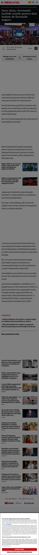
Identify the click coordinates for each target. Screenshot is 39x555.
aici (19, 530)
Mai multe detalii (8, 524)
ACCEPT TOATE (19, 549)
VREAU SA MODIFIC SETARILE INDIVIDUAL (19, 552)
